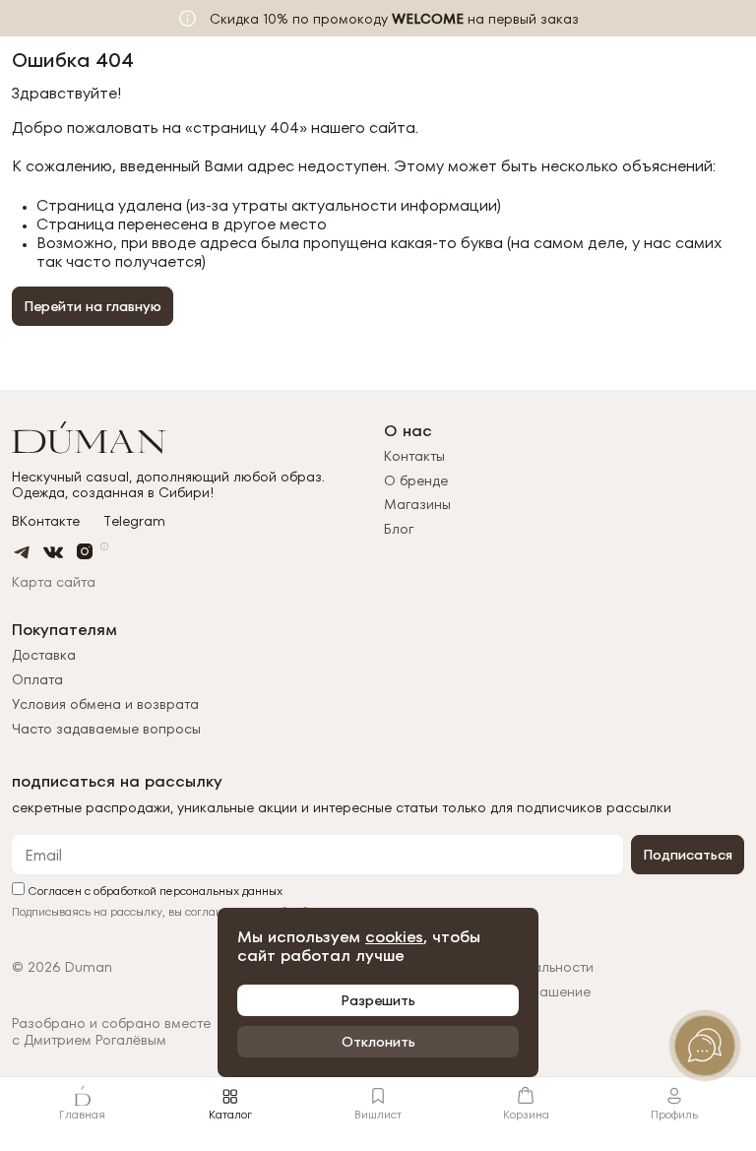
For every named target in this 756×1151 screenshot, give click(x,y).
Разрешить (378, 1000)
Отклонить (378, 1042)
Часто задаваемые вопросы (106, 728)
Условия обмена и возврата (105, 704)
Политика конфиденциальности (489, 967)
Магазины (417, 504)
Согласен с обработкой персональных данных (154, 889)
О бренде (416, 480)
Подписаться (687, 854)
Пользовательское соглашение (487, 992)
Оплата (37, 679)
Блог (398, 529)
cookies (394, 937)
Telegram (134, 521)
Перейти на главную (92, 306)
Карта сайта (53, 582)
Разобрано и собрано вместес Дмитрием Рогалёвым (111, 1032)
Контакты (414, 456)
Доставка (44, 655)
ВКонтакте (46, 521)
